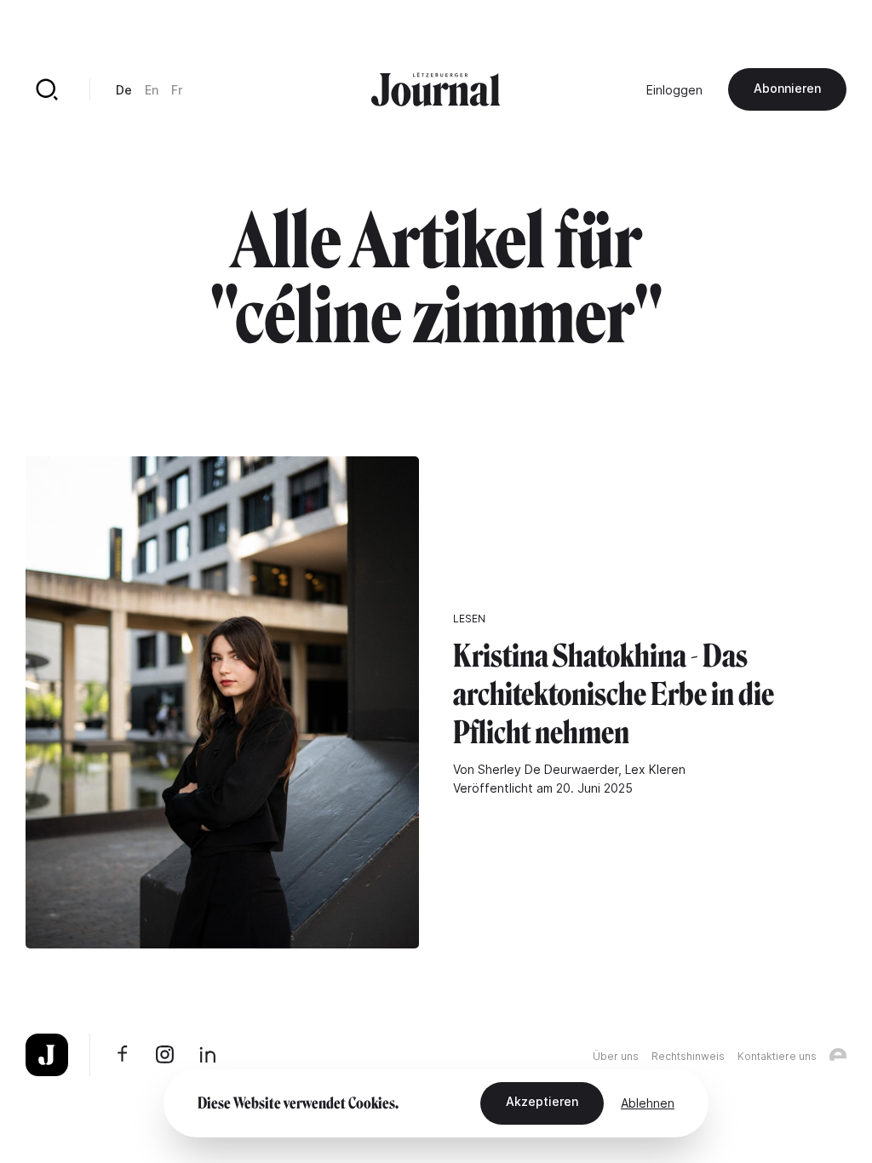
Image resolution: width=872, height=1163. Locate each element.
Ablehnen (647, 1103)
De (124, 90)
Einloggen (674, 90)
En (151, 90)
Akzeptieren (542, 1101)
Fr (176, 90)
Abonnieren (787, 88)
